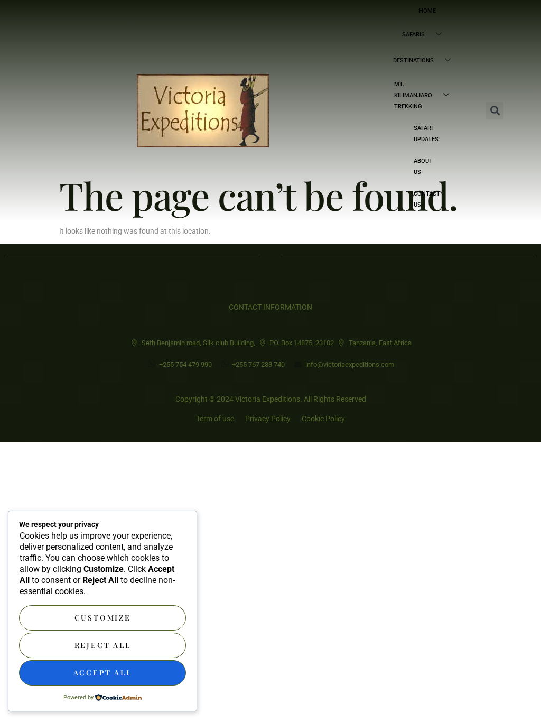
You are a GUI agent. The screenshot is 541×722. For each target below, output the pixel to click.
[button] (494, 110)
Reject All (102, 645)
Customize (102, 618)
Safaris (413, 34)
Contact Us (427, 199)
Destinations (413, 60)
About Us (423, 166)
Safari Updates (426, 134)
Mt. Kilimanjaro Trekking (413, 95)
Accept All (102, 673)
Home (427, 10)
